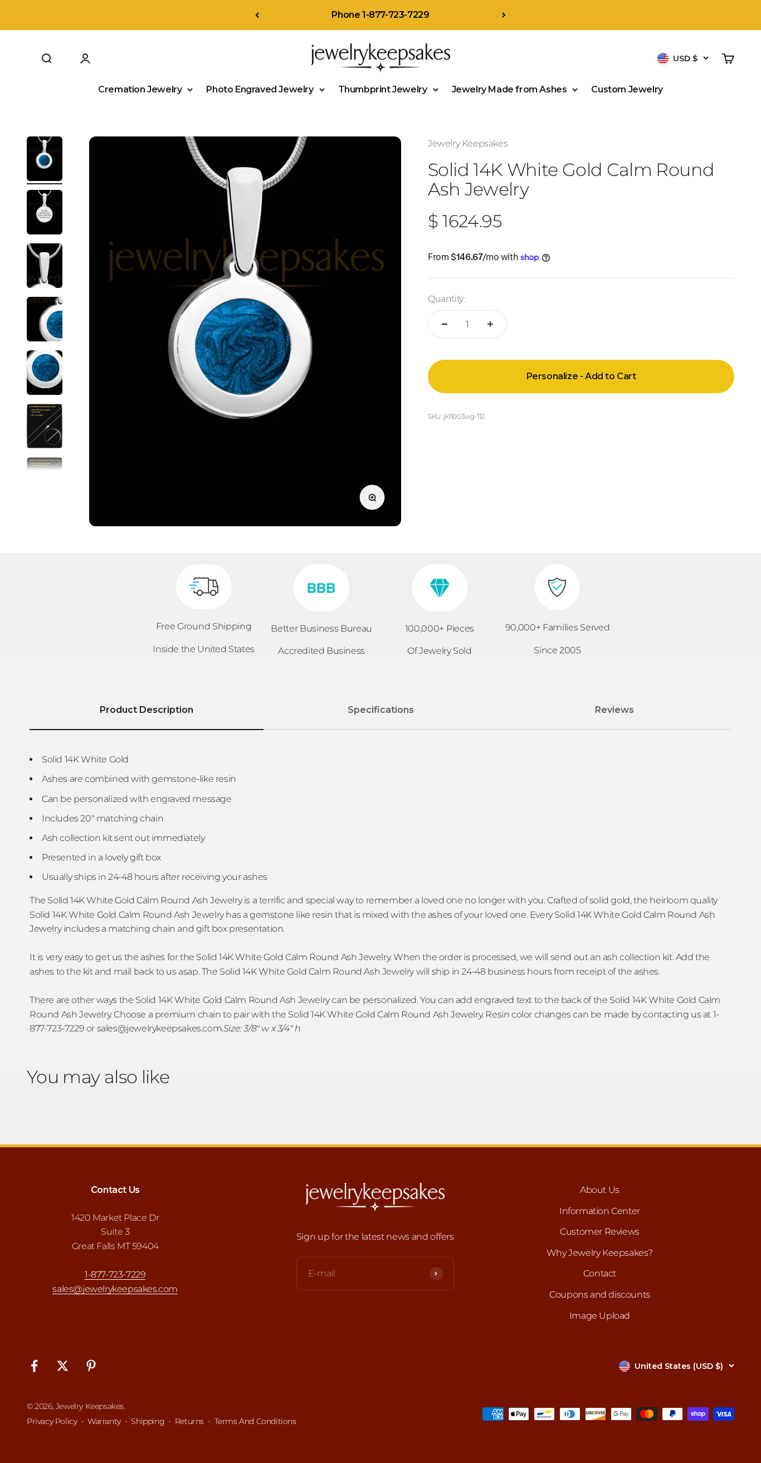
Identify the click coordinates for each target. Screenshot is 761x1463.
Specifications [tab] (381, 709)
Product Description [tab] (146, 709)
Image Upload (599, 1315)
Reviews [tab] (614, 709)
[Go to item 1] (44, 160)
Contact (599, 1273)
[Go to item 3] (44, 267)
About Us (599, 1190)
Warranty (104, 1421)
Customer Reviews (600, 1231)
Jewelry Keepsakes (468, 143)
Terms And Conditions (255, 1421)
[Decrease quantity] (444, 324)
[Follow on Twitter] (62, 1365)
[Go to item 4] (44, 321)
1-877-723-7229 (115, 1274)
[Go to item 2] (44, 214)
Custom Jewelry (626, 89)
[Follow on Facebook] (34, 1365)
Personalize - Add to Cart (581, 376)
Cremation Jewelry (140, 89)
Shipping (147, 1421)
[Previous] (257, 15)
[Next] (504, 15)
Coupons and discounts (599, 1294)
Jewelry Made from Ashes (509, 89)
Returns (189, 1421)
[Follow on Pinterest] (91, 1365)
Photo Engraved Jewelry (259, 89)
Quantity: (446, 298)
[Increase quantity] (490, 324)
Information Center (599, 1211)
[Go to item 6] (44, 428)
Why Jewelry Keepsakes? (600, 1252)
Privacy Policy (52, 1421)
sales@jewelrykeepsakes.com (115, 1289)
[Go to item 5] (44, 374)
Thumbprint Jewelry (382, 89)
